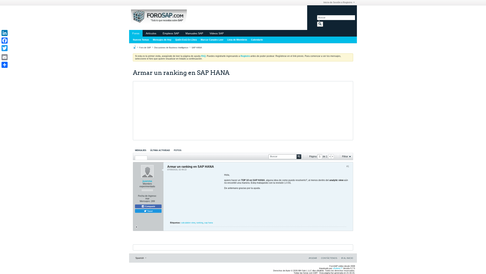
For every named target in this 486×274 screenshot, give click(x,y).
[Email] (4, 57)
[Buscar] (320, 24)
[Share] (4, 65)
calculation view (188, 223)
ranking (199, 223)
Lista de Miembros (237, 39)
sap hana (208, 223)
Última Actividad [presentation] (160, 150)
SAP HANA (197, 47)
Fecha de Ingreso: (147, 196)
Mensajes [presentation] (140, 150)
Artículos (151, 33)
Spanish (139, 258)
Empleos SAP (171, 33)
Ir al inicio (347, 258)
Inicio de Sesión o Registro (337, 2)
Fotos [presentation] (177, 150)
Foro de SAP (145, 47)
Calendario (257, 39)
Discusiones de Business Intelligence (171, 47)
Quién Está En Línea (186, 39)
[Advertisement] (243, 110)
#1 (347, 166)
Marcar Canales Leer (212, 39)
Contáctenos (329, 258)
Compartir (149, 206)
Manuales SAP (194, 33)
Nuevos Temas (141, 39)
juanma (147, 180)
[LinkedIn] (4, 33)
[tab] (140, 150)
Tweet (150, 210)
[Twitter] (4, 48)
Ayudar (313, 258)
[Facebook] (4, 40)
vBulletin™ (337, 268)
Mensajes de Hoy (162, 39)
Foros (135, 33)
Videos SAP (217, 33)
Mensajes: (145, 201)
